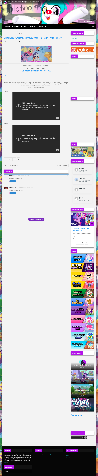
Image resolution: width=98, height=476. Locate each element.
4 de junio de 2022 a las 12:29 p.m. (25, 187)
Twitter (67, 455)
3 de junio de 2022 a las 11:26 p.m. (21, 175)
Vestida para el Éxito (13, 75)
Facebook (68, 454)
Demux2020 (82, 178)
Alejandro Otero (13, 187)
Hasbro (5, 462)
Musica (14, 33)
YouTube (68, 457)
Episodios (16, 26)
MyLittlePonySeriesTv (50, 454)
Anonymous (82, 188)
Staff (48, 26)
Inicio (8, 26)
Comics (24, 26)
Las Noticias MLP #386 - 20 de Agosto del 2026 (81, 229)
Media (31, 26)
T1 (28, 33)
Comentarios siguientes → (36, 219)
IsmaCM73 (81, 168)
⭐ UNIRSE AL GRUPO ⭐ (77, 155)
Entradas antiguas (61, 165)
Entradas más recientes (12, 165)
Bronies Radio (74, 38)
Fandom (41, 26)
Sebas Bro (58, 454)
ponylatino (22, 33)
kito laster (7, 33)
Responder (12, 181)
